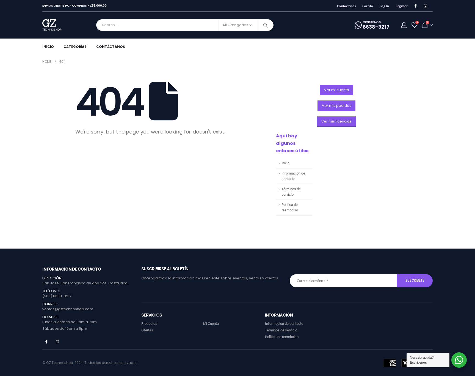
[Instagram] (425, 6)
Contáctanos (346, 6)
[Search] (265, 25)
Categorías (75, 46)
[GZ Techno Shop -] (57, 25)
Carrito (367, 6)
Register (402, 6)
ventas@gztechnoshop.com (67, 309)
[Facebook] (415, 6)
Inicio (48, 46)
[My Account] (404, 25)
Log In (384, 6)
